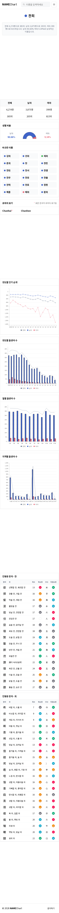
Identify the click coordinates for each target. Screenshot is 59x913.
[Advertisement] (29, 67)
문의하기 (51, 908)
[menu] (54, 4)
